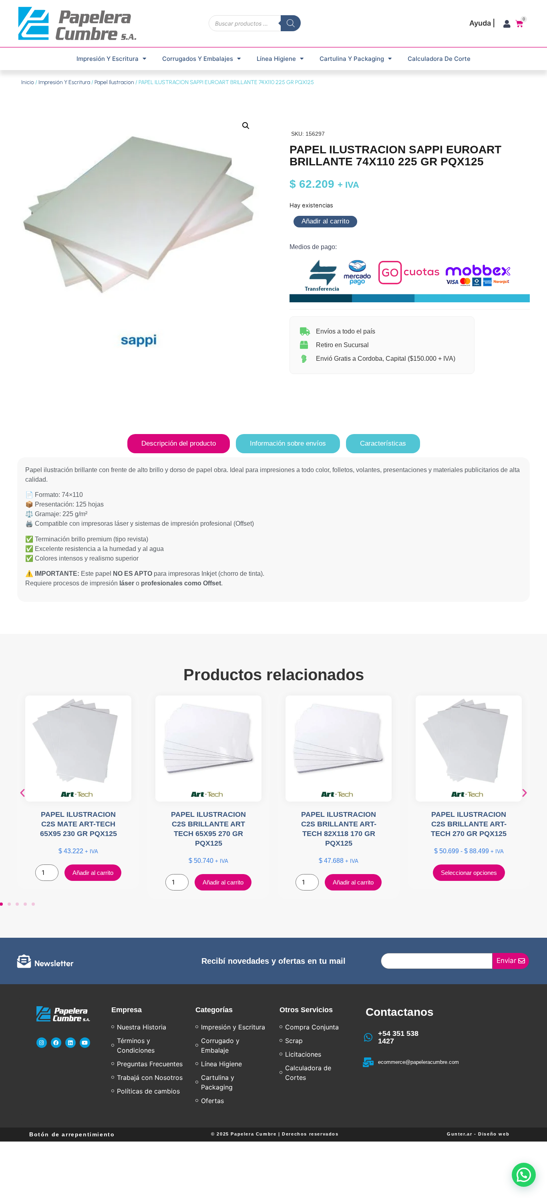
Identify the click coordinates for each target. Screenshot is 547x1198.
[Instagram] (41, 1042)
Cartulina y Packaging (352, 58)
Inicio (27, 82)
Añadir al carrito (325, 221)
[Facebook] (56, 1042)
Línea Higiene (276, 58)
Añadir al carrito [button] (92, 872)
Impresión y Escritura (107, 58)
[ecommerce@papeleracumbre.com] (368, 1062)
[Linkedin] (70, 1042)
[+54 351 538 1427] (368, 1037)
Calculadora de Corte (439, 58)
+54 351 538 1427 (398, 1037)
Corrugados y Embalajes (197, 58)
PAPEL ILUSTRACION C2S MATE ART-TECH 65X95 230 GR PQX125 (78, 824)
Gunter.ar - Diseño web (478, 1134)
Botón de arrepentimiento (72, 1134)
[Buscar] (291, 23)
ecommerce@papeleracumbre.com (418, 1062)
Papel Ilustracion (114, 82)
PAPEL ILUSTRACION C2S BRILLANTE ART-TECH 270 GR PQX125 (469, 824)
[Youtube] (85, 1042)
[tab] (178, 443)
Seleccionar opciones (469, 872)
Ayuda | (482, 23)
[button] (246, 126)
